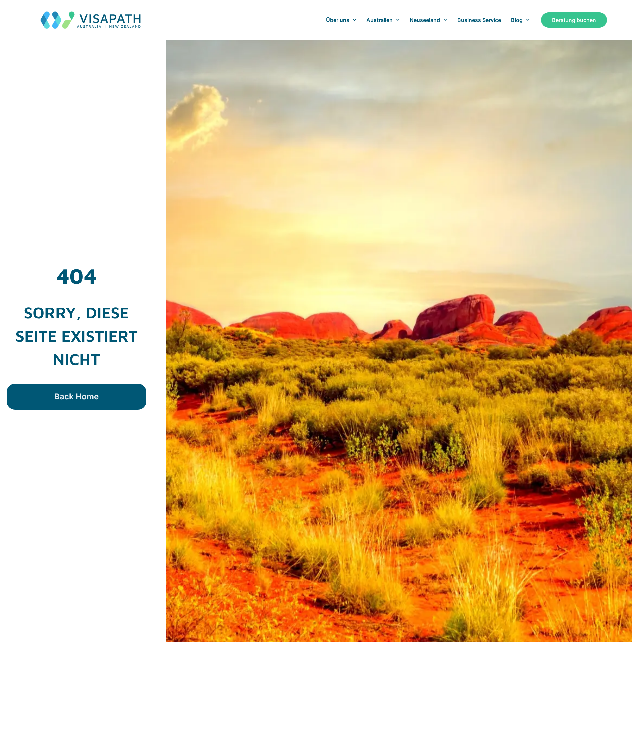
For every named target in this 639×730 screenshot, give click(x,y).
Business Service (479, 20)
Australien (379, 20)
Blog (517, 20)
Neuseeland (425, 20)
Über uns (337, 20)
